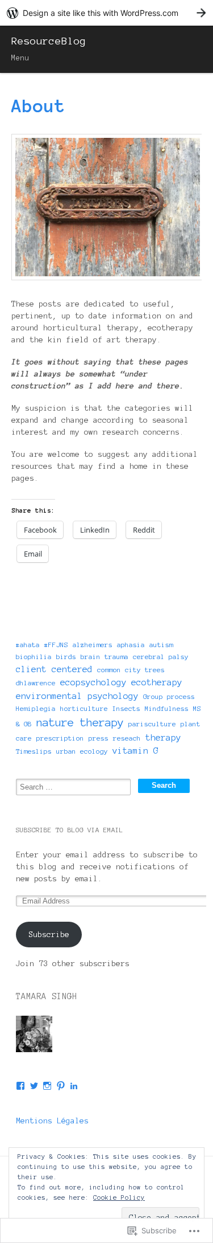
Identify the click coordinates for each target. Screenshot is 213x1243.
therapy (163, 737)
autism (161, 644)
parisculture (152, 723)
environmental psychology (77, 696)
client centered (54, 669)
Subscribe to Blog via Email (69, 829)
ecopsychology (93, 682)
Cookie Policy (119, 1197)
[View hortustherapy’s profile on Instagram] (47, 1085)
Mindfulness (167, 708)
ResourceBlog (48, 41)
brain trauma (104, 656)
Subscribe (48, 934)
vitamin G (135, 750)
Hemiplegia (36, 708)
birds (66, 656)
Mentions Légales (52, 1121)
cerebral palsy (161, 656)
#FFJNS (56, 644)
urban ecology (82, 751)
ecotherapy (156, 682)
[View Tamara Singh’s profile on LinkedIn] (73, 1085)
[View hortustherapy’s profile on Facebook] (20, 1085)
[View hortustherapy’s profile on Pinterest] (60, 1085)
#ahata (28, 644)
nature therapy (80, 723)
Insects (126, 708)
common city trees (131, 669)
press (98, 738)
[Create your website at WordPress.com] (106, 13)
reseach (127, 738)
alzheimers (92, 644)
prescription (60, 738)
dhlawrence (36, 682)
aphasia (131, 644)
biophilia (34, 656)
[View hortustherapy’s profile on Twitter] (34, 1085)
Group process (169, 696)
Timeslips (34, 751)
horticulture (84, 708)
